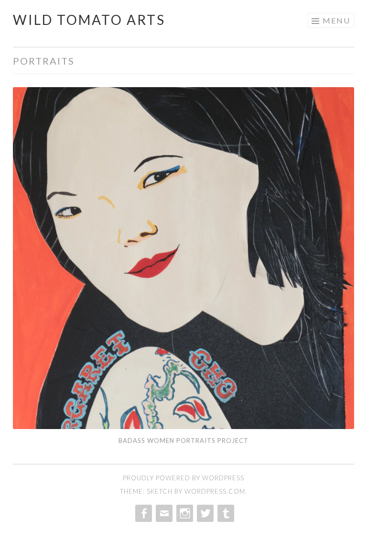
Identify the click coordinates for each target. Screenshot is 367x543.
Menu (336, 20)
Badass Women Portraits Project (183, 440)
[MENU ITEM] (142, 513)
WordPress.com (214, 491)
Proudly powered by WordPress (183, 478)
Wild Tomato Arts (89, 19)
